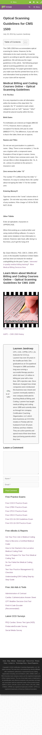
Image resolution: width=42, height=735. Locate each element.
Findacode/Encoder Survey (16, 626)
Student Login (21, 661)
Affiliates (13, 661)
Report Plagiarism (33, 663)
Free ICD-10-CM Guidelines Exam (19, 519)
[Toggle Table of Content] (24, 42)
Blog (8, 661)
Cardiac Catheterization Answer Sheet (20, 597)
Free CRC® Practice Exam (16, 515)
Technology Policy (21, 663)
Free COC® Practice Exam (16, 503)
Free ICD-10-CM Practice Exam (18, 523)
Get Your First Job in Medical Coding (20, 537)
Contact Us (11, 663)
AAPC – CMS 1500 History (13, 334)
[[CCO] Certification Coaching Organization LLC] (6, 7)
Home (4, 661)
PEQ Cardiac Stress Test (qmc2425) (20, 622)
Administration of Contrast (15, 593)
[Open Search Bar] (29, 7)
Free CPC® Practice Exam (16, 511)
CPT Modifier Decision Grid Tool (18, 601)
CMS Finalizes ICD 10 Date (13, 329)
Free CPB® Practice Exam (16, 507)
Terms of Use (30, 661)
